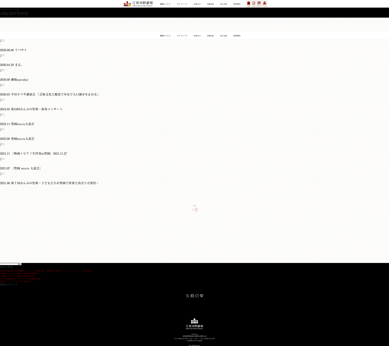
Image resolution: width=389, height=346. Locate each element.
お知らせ (197, 4)
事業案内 (236, 4)
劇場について (165, 4)
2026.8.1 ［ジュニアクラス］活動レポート (17, 281)
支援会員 (210, 4)
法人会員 (223, 4)
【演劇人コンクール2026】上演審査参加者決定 (19, 273)
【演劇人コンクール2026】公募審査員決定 (17, 276)
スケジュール (182, 4)
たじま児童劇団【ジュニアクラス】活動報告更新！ (21, 279)
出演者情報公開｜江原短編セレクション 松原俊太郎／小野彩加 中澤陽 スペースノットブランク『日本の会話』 (46, 271)
